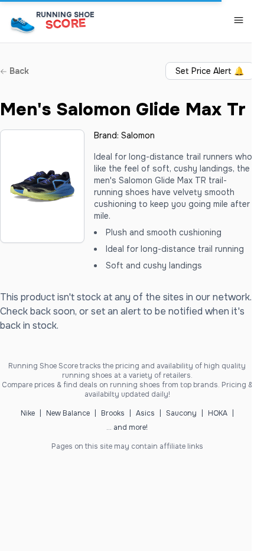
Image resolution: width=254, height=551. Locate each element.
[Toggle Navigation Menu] (239, 20)
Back (18, 71)
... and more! (127, 427)
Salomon (138, 135)
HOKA (217, 413)
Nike (28, 413)
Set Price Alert (209, 71)
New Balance (68, 413)
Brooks (113, 413)
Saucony (181, 413)
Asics (145, 413)
